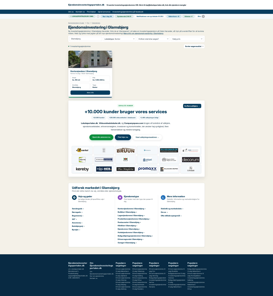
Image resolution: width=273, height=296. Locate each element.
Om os (71, 12)
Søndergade (77, 209)
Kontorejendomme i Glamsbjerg (131, 209)
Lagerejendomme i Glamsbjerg (130, 215)
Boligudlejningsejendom (157, 278)
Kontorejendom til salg (76, 23)
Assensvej (76, 223)
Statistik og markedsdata (171, 209)
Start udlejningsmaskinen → (147, 137)
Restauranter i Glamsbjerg (128, 222)
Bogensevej (77, 216)
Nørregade (76, 212)
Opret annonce (104, 12)
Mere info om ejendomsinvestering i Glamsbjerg (143, 33)
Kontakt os (80, 12)
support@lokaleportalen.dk (78, 276)
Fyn (88, 23)
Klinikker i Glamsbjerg (127, 226)
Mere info (90, 92)
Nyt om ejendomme (97, 276)
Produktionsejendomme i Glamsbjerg (133, 219)
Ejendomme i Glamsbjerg (128, 229)
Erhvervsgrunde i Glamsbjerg (130, 239)
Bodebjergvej (77, 226)
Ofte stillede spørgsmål (170, 216)
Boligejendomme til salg (176, 273)
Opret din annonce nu (101, 137)
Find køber (91, 12)
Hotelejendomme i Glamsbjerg (130, 232)
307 (73, 219)
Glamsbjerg (96, 23)
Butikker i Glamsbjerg (126, 212)
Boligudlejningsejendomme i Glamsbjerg (134, 236)
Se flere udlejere (192, 106)
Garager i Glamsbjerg (126, 243)
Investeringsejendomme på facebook (128, 12)
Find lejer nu (123, 137)
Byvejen (75, 230)
